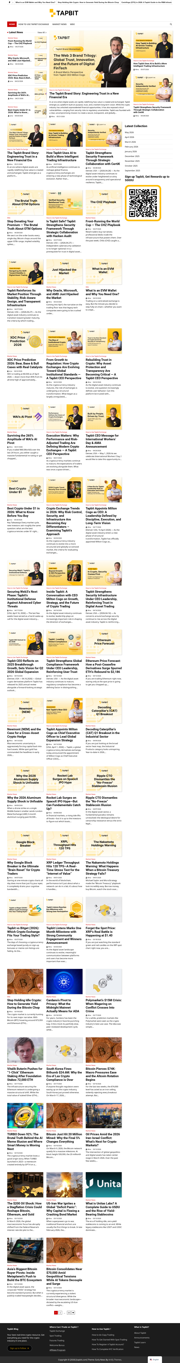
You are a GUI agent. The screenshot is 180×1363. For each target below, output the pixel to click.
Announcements (142, 1337)
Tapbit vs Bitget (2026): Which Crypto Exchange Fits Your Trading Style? (23, 931)
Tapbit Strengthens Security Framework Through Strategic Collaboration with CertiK (152, 109)
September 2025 (132, 170)
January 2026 (131, 151)
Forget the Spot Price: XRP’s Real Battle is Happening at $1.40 (101, 931)
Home (12, 24)
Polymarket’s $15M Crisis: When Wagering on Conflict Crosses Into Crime (104, 1005)
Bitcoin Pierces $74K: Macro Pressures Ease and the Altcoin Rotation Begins (102, 1074)
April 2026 (129, 137)
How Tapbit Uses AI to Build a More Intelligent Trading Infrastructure (150, 64)
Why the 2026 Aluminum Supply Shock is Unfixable (25, 799)
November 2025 (132, 161)
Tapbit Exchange (57, 1331)
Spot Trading (55, 1335)
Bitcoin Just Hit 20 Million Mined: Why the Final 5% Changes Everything (64, 1137)
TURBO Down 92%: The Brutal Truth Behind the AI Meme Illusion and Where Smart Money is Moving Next (24, 1141)
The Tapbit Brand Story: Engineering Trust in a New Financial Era (23, 156)
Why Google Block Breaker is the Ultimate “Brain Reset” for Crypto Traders (23, 868)
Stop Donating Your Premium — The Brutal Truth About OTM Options (24, 225)
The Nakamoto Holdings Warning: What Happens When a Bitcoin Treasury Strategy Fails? (102, 868)
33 (69, 1312)
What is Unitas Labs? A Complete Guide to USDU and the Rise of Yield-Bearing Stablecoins (103, 1209)
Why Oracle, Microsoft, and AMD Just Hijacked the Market (19, 59)
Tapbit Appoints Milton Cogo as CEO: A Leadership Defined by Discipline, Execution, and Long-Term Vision (103, 516)
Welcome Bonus (57, 1345)
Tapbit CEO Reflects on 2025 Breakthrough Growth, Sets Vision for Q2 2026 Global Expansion (25, 666)
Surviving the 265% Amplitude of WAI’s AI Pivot (18, 93)
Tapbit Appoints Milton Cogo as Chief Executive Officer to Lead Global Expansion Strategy (63, 734)
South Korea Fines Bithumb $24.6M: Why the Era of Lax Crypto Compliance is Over (64, 1074)
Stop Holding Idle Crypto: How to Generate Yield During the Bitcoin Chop (45, 2)
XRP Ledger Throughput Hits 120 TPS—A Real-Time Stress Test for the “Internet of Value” (62, 868)
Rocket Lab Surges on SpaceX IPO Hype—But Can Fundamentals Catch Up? (63, 803)
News (136, 1347)
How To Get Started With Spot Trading (109, 1339)
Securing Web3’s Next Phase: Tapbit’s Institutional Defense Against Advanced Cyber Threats (24, 599)
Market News (59, 24)
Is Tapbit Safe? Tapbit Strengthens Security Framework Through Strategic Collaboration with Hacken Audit (62, 229)
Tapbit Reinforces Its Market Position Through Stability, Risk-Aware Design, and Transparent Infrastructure (24, 298)
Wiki (72, 24)
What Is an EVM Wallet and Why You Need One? (102, 292)
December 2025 (132, 156)
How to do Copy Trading (103, 1334)
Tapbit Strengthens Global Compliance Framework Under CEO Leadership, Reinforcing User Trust (64, 666)
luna (11, 81)
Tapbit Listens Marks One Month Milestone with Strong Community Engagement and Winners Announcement (64, 935)
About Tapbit (140, 1333)
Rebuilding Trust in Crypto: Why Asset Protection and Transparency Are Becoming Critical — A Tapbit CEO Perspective (102, 369)
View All (41, 32)
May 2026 (129, 132)
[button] (19, 1348)
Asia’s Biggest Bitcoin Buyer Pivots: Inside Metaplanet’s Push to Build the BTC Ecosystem (24, 1274)
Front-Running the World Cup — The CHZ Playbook (20, 42)
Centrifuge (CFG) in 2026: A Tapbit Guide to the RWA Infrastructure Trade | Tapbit (112, 2)
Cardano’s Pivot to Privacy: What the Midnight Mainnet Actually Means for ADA (62, 1005)
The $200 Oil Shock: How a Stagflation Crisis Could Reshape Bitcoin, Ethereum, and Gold (24, 1209)
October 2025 (131, 165)
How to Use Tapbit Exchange (33, 24)
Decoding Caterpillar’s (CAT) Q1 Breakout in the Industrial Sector (103, 732)
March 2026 (130, 142)
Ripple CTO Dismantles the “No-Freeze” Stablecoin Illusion (101, 801)
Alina (11, 47)
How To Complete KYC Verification (107, 1349)
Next (73, 1313)
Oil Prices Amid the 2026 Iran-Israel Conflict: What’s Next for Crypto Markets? (103, 1139)
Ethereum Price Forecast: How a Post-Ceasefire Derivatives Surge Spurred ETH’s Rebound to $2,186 (104, 666)
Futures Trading (57, 1340)
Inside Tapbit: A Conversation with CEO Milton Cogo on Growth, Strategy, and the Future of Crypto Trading (62, 599)
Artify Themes (114, 1359)
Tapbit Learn (140, 1342)
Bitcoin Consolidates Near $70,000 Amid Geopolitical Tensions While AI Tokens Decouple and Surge (64, 1276)
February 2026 (131, 146)
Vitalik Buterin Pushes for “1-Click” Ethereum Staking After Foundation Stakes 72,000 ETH (24, 1074)
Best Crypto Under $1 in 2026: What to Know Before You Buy (19, 111)
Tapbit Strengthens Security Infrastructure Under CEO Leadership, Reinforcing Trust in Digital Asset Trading (101, 599)
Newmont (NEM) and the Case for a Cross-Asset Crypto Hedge (24, 732)
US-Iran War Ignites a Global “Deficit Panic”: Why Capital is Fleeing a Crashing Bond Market (62, 1209)
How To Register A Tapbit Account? (108, 1344)
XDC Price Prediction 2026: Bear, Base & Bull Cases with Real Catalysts (20, 76)
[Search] (171, 24)
